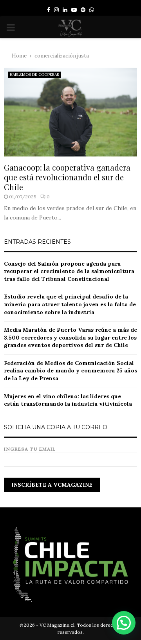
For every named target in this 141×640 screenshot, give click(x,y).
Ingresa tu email (30, 449)
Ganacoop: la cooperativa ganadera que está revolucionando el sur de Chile (67, 177)
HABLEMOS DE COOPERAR (34, 74)
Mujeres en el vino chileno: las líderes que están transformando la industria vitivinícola (68, 400)
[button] (124, 623)
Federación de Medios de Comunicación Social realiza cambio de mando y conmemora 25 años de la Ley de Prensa (70, 371)
